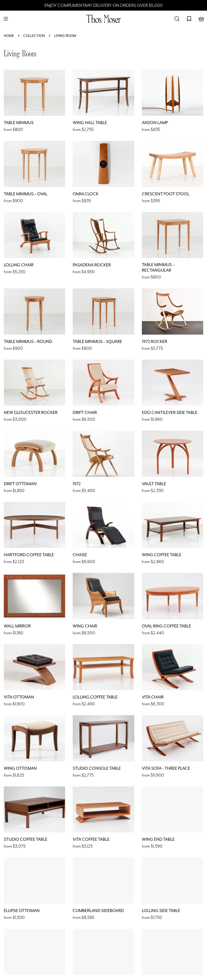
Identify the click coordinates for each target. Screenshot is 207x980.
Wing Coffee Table (162, 554)
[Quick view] (58, 81)
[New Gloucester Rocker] (34, 383)
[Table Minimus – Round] (34, 311)
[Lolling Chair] (34, 235)
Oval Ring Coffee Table (166, 626)
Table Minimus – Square (97, 341)
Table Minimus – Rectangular (158, 267)
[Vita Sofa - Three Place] (172, 738)
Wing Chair (85, 626)
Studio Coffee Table (25, 839)
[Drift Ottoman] (34, 454)
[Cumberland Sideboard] (103, 880)
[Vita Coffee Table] (103, 809)
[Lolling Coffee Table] (103, 667)
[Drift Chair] (103, 383)
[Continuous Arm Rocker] (34, 952)
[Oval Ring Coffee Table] (172, 596)
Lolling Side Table (161, 910)
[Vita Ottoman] (34, 667)
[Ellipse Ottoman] (34, 880)
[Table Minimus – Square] (103, 311)
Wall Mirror (17, 626)
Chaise (80, 554)
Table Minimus (19, 122)
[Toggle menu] (6, 19)
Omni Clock (85, 194)
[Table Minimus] (34, 93)
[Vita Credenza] (103, 952)
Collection (34, 35)
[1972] (103, 454)
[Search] (177, 19)
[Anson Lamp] (172, 93)
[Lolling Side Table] (172, 880)
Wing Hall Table (90, 122)
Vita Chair (153, 697)
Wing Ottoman (20, 768)
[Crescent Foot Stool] (172, 164)
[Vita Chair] (172, 667)
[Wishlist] (189, 19)
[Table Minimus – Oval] (34, 164)
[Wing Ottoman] (34, 738)
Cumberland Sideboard (98, 910)
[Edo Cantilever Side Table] (172, 383)
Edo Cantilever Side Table (169, 412)
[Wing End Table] (172, 809)
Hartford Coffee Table (29, 554)
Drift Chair (85, 412)
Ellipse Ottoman (22, 910)
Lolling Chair (19, 265)
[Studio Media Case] (172, 952)
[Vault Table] (172, 454)
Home (9, 35)
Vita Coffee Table (91, 839)
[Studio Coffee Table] (34, 809)
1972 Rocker (154, 341)
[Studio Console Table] (103, 738)
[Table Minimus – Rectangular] (172, 235)
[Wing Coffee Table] (172, 525)
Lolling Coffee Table (95, 697)
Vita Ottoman (19, 697)
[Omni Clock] (103, 164)
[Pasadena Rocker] (103, 235)
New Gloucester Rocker (31, 412)
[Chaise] (103, 525)
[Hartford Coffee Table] (34, 525)
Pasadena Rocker (92, 265)
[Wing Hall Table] (103, 93)
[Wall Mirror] (34, 596)
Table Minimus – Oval (25, 194)
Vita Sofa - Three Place (166, 768)
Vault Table (154, 483)
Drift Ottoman (20, 483)
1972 (77, 483)
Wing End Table (158, 839)
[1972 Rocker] (172, 311)
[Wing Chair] (103, 596)
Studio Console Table (97, 768)
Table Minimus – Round (28, 341)
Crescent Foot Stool (165, 194)
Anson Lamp (155, 122)
